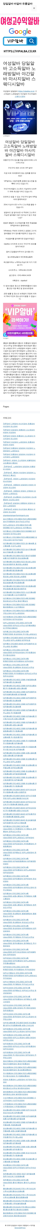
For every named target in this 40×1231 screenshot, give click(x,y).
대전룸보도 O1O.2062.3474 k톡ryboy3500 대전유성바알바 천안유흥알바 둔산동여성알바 (19, 652)
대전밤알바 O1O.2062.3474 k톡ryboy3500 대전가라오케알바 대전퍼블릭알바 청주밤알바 (19, 952)
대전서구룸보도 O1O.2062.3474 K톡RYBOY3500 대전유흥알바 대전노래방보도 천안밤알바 (20, 975)
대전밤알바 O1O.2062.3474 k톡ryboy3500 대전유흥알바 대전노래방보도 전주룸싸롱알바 (19, 960)
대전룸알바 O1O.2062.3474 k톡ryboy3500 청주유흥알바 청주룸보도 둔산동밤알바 (19, 943)
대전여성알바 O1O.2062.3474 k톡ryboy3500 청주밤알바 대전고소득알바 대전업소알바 (19, 1016)
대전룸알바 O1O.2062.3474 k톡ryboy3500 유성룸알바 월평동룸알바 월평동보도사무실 (19, 913)
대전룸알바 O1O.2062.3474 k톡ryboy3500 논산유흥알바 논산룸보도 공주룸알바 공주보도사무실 (19, 829)
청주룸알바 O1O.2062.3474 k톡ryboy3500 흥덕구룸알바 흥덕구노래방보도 (19, 1182)
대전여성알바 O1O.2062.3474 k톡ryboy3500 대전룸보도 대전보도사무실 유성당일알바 (19, 990)
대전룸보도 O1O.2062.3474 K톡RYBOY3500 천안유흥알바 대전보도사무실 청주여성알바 (20, 673)
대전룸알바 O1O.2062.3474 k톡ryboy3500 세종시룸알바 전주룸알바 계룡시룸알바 (19, 896)
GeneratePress (20, 1228)
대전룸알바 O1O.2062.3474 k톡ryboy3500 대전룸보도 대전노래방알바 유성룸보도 (19, 852)
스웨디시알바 (20, 96)
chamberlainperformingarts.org (16, 515)
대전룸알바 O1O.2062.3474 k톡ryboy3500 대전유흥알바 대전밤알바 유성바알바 (19, 878)
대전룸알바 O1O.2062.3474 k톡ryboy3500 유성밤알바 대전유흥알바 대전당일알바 (19, 928)
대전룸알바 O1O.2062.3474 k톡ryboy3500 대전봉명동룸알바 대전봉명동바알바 (19, 861)
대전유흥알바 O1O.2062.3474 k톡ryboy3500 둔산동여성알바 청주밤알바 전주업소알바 (19, 1055)
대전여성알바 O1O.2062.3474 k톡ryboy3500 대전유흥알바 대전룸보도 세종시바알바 (19, 999)
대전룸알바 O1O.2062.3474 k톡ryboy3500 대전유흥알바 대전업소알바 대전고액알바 (19, 887)
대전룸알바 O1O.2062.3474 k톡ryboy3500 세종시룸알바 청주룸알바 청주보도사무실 (19, 905)
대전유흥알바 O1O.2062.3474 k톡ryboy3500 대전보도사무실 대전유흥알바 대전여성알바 (19, 1046)
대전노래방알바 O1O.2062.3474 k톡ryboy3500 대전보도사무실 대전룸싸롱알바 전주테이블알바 (19, 625)
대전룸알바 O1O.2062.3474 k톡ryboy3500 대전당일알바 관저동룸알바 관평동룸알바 (19, 843)
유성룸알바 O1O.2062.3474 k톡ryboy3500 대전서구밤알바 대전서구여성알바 (19, 1167)
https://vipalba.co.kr (26, 91)
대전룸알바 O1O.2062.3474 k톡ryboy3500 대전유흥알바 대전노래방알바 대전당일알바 (19, 870)
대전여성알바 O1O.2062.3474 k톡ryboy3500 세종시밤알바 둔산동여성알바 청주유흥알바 (19, 1008)
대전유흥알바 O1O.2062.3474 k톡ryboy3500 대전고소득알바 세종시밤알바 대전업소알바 (19, 1037)
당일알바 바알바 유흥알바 (18, 3)
